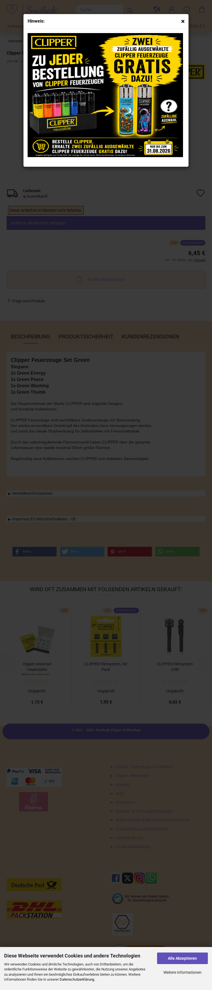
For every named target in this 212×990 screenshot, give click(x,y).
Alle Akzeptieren (182, 958)
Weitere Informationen (182, 972)
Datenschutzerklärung (77, 979)
